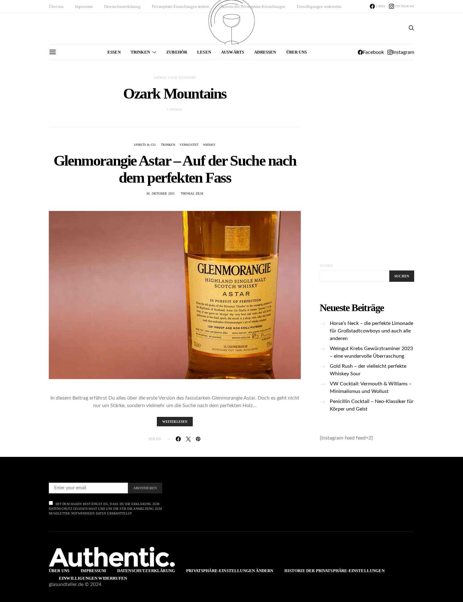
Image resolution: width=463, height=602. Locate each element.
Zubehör (176, 52)
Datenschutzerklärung (122, 6)
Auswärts (232, 52)
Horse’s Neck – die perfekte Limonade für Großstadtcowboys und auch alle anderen (371, 331)
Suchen (326, 265)
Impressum (84, 6)
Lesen (204, 52)
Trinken (140, 52)
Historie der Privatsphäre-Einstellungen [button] (253, 6)
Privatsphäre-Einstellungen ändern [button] (180, 6)
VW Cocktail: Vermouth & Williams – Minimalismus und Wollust (371, 387)
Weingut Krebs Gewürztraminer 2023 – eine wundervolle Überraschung (371, 352)
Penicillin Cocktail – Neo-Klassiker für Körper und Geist (372, 405)
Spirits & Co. (145, 144)
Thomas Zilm (192, 193)
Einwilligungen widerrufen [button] (319, 6)
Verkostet (189, 144)
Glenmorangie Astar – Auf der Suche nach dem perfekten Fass (175, 169)
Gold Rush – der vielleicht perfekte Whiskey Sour (368, 370)
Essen (114, 52)
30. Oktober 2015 (160, 193)
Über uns (56, 6)
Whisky (209, 144)
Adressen (265, 52)
